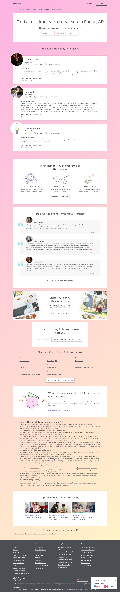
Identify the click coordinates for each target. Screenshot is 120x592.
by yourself (52, 472)
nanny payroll (50, 426)
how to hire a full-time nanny (66, 475)
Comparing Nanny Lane (21, 573)
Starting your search (32, 515)
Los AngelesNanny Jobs (66, 552)
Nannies (44, 534)
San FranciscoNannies (88, 547)
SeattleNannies (86, 565)
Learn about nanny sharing (60, 313)
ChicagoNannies (86, 552)
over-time (94, 468)
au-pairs (27, 438)
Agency (15, 565)
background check (38, 462)
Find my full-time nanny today (60, 281)
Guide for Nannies (19, 571)
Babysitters (29, 534)
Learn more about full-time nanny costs (61, 410)
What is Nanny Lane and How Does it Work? (58, 518)
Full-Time (47, 33)
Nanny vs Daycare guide (27, 486)
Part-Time (60, 33)
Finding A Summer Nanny (33, 517)
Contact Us (16, 580)
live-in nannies (38, 438)
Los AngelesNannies (88, 550)
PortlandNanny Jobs (65, 559)
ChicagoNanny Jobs (64, 554)
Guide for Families (19, 568)
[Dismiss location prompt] (115, 580)
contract (54, 474)
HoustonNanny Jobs (65, 562)
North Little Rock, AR (54, 374)
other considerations (65, 444)
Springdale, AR (88, 367)
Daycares (38, 560)
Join (101, 3)
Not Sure (72, 33)
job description (84, 426)
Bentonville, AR (24, 361)
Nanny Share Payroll (19, 557)
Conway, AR (23, 367)
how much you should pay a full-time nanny (60, 440)
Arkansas (46, 9)
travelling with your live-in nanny (87, 460)
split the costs (92, 442)
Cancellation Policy (58, 589)
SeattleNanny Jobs (64, 567)
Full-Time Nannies (25, 9)
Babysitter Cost (40, 563)
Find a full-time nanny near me (60, 380)
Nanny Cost (39, 568)
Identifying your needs (56, 515)
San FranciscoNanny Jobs (64, 548)
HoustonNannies (86, 560)
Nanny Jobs (52, 534)
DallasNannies (85, 563)
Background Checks (19, 560)
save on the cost (37, 442)
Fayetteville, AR (25, 374)
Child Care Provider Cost (43, 565)
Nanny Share (17, 552)
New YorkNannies (87, 555)
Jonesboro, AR (52, 361)
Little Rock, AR (52, 367)
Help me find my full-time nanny (66, 339)
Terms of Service (45, 589)
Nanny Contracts (18, 563)
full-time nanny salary (83, 468)
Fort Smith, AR (35, 374)
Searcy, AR (78, 367)
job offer (47, 454)
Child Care (37, 534)
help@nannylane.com (89, 584)
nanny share (69, 442)
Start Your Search (60, 197)
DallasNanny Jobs (64, 565)
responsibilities (80, 436)
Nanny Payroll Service (20, 555)
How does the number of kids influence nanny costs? (82, 518)
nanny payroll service (39, 472)
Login (89, 3)
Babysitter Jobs (19, 534)
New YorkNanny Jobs (65, 557)
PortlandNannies (86, 557)
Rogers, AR (79, 361)
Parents (15, 550)
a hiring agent (37, 426)
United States (37, 9)
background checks (26, 426)
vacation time (34, 468)
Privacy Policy (33, 589)
